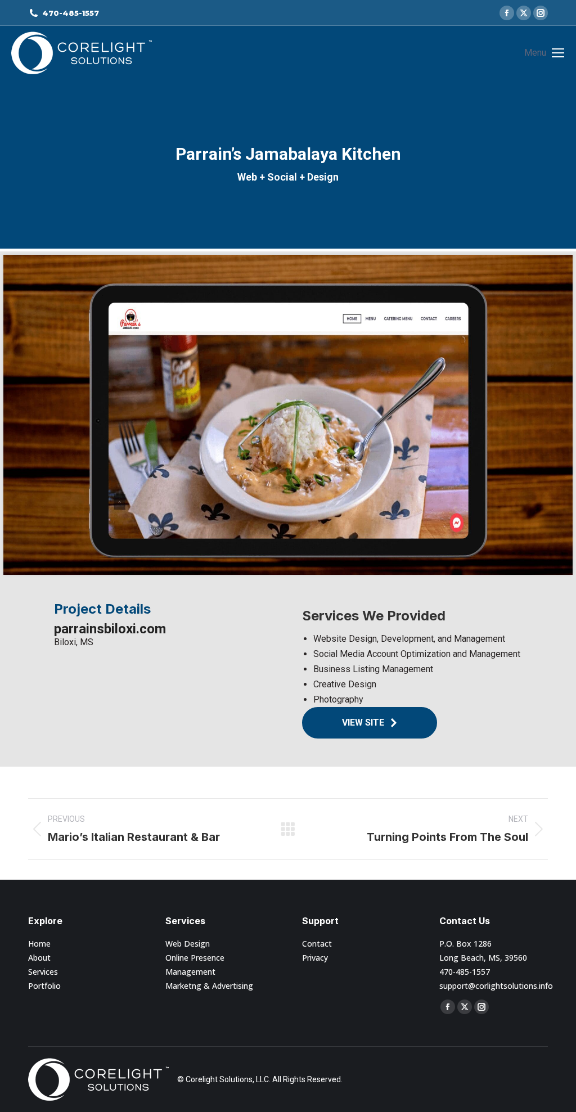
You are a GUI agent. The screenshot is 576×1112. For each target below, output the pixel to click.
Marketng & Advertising (209, 985)
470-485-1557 (70, 12)
